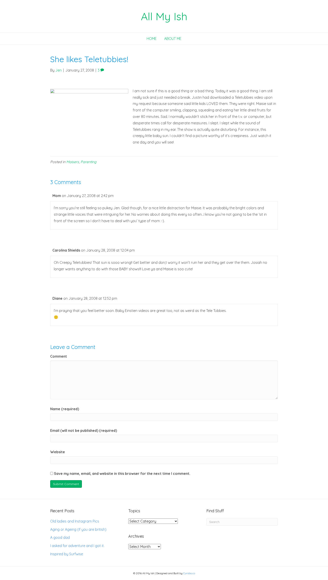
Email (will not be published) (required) (83, 430)
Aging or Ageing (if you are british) (78, 529)
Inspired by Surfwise (66, 554)
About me (172, 38)
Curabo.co (189, 573)
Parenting (88, 162)
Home (152, 38)
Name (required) (64, 409)
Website (57, 452)
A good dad (60, 537)
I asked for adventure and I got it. (77, 545)
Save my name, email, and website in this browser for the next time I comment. (122, 473)
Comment (58, 356)
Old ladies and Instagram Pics (74, 521)
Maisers (72, 162)
